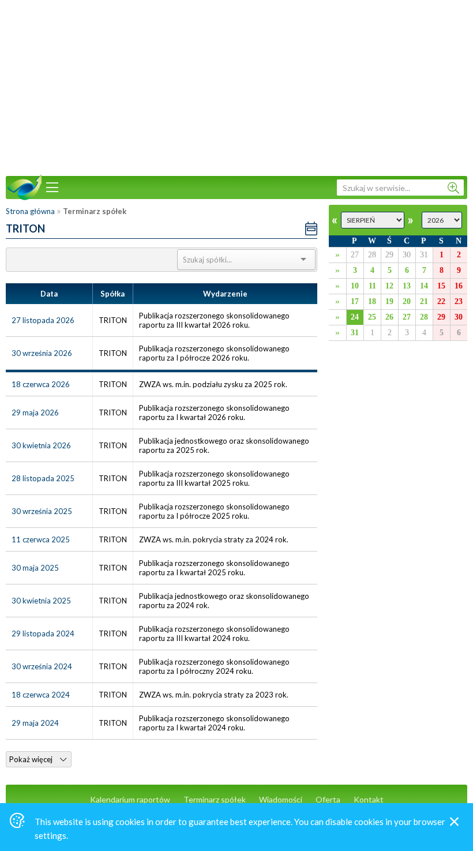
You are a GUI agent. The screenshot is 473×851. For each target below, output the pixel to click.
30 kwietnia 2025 (41, 600)
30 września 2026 (42, 353)
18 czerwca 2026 (41, 384)
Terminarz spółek (214, 799)
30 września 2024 (42, 666)
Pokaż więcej (31, 759)
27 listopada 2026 (43, 320)
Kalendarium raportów (130, 799)
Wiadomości (280, 799)
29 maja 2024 (35, 723)
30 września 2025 (42, 511)
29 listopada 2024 (43, 633)
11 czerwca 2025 (41, 539)
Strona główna (30, 211)
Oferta (328, 799)
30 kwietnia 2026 (41, 445)
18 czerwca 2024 (41, 694)
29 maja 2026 (35, 412)
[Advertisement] (236, 86)
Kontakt (369, 799)
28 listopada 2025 (43, 478)
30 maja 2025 (35, 567)
